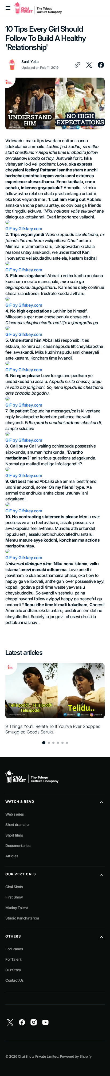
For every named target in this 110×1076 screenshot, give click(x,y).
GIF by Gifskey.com (23, 228)
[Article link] (55, 699)
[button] (8, 8)
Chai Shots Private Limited (38, 1056)
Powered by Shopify (76, 1056)
